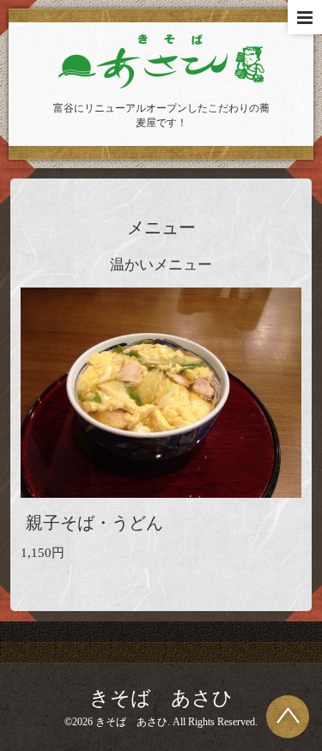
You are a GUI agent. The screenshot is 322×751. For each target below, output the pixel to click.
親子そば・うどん (94, 523)
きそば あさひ (161, 698)
